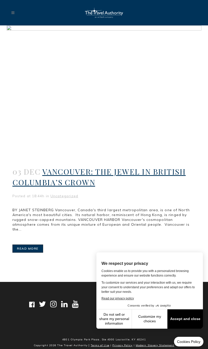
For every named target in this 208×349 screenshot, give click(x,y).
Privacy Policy (122, 345)
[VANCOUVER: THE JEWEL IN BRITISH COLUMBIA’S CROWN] (104, 90)
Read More (28, 248)
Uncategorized (64, 196)
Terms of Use (100, 345)
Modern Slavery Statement (155, 345)
